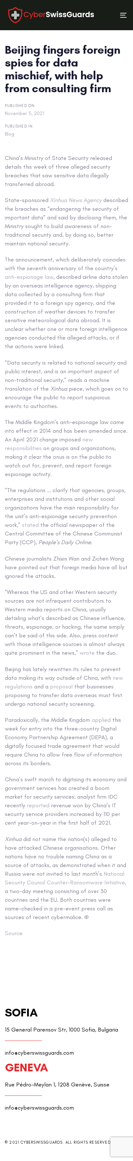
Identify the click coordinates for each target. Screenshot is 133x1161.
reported (38, 805)
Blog (9, 134)
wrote (87, 652)
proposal (61, 686)
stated (30, 524)
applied (101, 719)
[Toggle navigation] (107, 15)
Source (14, 933)
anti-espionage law (29, 276)
